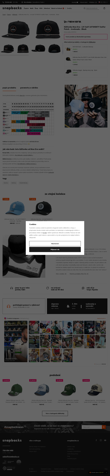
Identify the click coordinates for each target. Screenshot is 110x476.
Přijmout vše (55, 249)
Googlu (45, 233)
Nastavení (55, 243)
